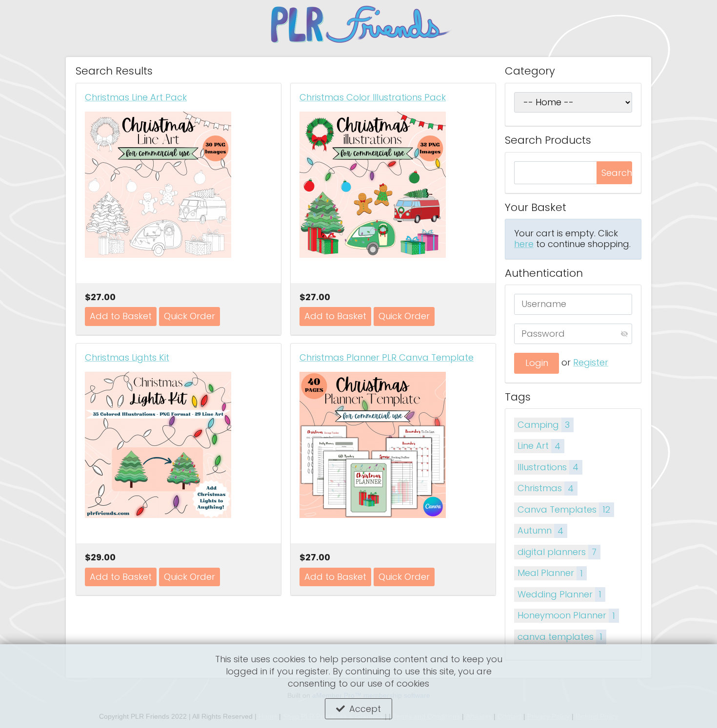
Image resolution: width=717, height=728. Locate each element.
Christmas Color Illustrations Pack (372, 97)
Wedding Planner (559, 594)
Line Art (539, 446)
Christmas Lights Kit (127, 357)
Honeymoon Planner (566, 615)
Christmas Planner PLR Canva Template (386, 357)
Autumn (540, 530)
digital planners (557, 552)
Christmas (546, 488)
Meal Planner (550, 573)
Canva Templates (564, 509)
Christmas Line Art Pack (136, 97)
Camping (544, 425)
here (524, 244)
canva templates (560, 637)
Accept (365, 709)
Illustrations (548, 467)
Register (590, 362)
